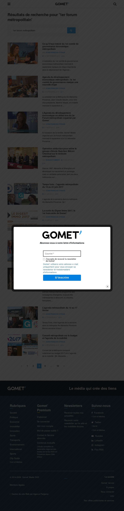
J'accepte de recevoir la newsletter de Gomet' (61, 260)
